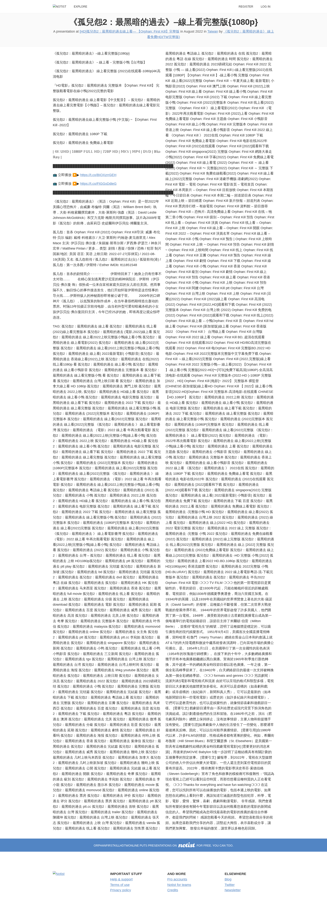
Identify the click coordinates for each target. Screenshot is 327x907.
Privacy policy (120, 890)
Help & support (121, 879)
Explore (80, 6)
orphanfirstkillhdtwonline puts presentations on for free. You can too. (163, 845)
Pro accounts (177, 879)
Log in (265, 6)
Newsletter (233, 890)
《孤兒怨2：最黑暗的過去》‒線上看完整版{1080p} (163, 22)
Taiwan (212, 31)
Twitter (230, 885)
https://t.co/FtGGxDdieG (98, 184)
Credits (172, 890)
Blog (228, 879)
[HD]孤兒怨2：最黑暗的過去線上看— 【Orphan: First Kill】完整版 (129, 31)
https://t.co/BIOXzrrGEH (98, 175)
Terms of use (120, 885)
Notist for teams (179, 885)
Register (246, 6)
